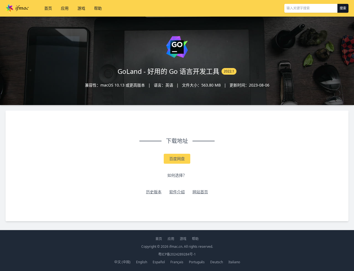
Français (176, 262)
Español (159, 262)
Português (197, 262)
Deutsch (216, 262)
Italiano (234, 262)
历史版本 (154, 191)
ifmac (17, 8)
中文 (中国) (122, 262)
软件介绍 (177, 191)
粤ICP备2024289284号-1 (177, 254)
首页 (48, 8)
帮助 (98, 8)
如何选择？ (177, 175)
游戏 (81, 8)
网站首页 (200, 191)
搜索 (343, 8)
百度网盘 (177, 158)
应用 (65, 8)
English (141, 262)
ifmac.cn (175, 246)
